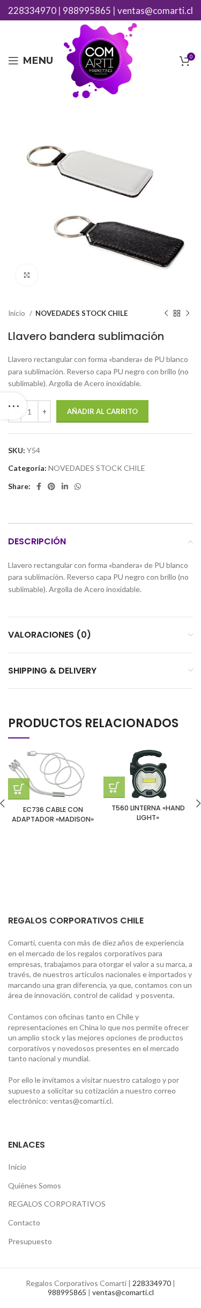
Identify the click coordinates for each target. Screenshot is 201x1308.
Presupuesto (30, 1241)
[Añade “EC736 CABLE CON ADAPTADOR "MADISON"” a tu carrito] (18, 789)
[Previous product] (166, 313)
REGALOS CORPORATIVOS (57, 1203)
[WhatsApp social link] (77, 486)
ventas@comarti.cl (155, 10)
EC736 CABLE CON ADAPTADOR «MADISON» (53, 814)
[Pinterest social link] (51, 486)
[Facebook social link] (38, 486)
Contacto (24, 1222)
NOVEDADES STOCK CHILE (81, 313)
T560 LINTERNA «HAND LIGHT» (148, 812)
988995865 (87, 10)
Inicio (17, 313)
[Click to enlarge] (27, 275)
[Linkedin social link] (64, 486)
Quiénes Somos (34, 1185)
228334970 (32, 10)
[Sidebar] (13, 406)
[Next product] (187, 313)
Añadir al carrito (102, 411)
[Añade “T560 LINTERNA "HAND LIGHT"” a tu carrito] (114, 787)
